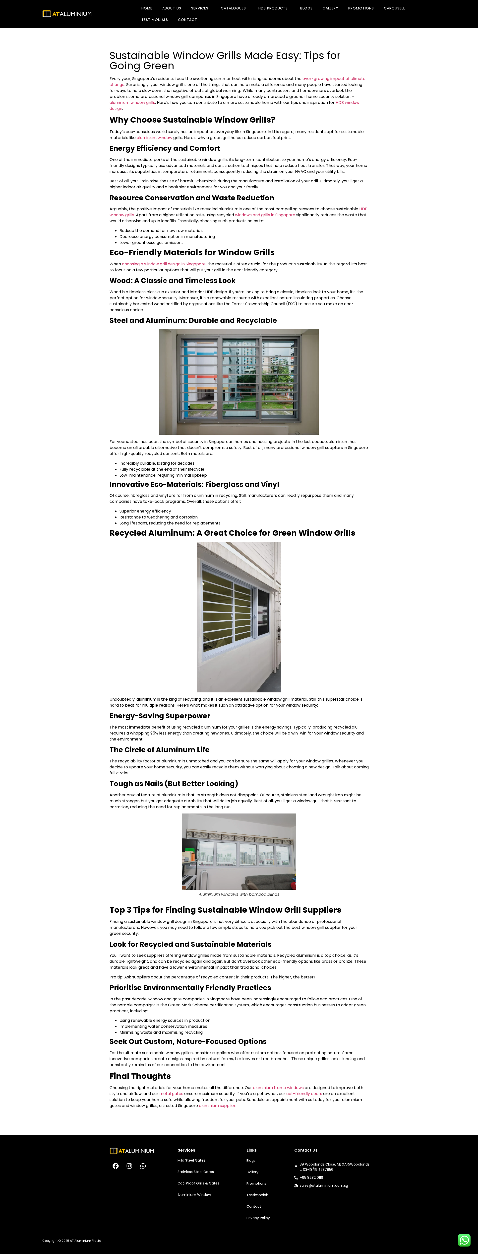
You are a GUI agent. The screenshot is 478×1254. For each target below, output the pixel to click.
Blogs (306, 8)
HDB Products (273, 8)
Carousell (394, 8)
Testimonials (154, 19)
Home (146, 8)
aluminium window (154, 138)
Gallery (330, 8)
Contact (187, 19)
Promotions (361, 8)
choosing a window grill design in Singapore (164, 264)
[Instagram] (129, 1166)
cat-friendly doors (303, 1094)
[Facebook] (116, 1166)
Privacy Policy (258, 1217)
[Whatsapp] (143, 1166)
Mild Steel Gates (191, 1160)
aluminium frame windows (278, 1088)
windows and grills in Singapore (265, 215)
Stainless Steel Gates (196, 1171)
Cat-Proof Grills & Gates (198, 1183)
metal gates (171, 1094)
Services (199, 8)
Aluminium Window (194, 1194)
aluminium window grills (132, 102)
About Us (171, 8)
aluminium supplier (217, 1105)
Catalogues (233, 8)
